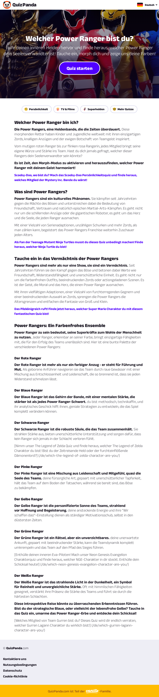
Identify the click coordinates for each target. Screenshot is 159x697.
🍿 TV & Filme (65, 109)
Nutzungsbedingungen (20, 664)
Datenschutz (12, 670)
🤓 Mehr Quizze (123, 109)
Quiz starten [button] (79, 68)
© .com (16, 648)
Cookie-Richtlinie (15, 676)
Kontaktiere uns (14, 659)
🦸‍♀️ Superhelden (94, 109)
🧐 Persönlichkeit (36, 109)
